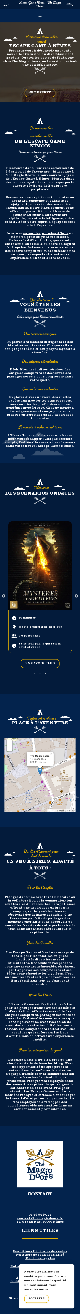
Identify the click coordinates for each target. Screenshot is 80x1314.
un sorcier (31, 233)
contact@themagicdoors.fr (40, 1218)
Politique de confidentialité (40, 1255)
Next (76, 596)
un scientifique (55, 233)
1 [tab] (34, 674)
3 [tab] (45, 674)
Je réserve (40, 92)
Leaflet (51, 810)
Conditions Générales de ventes (40, 1251)
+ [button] (9, 742)
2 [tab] (40, 674)
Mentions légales (40, 1258)
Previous (4, 596)
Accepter (36, 1299)
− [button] (9, 748)
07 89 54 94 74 (40, 1215)
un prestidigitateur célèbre (44, 237)
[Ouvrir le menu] (40, 16)
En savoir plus (40, 663)
